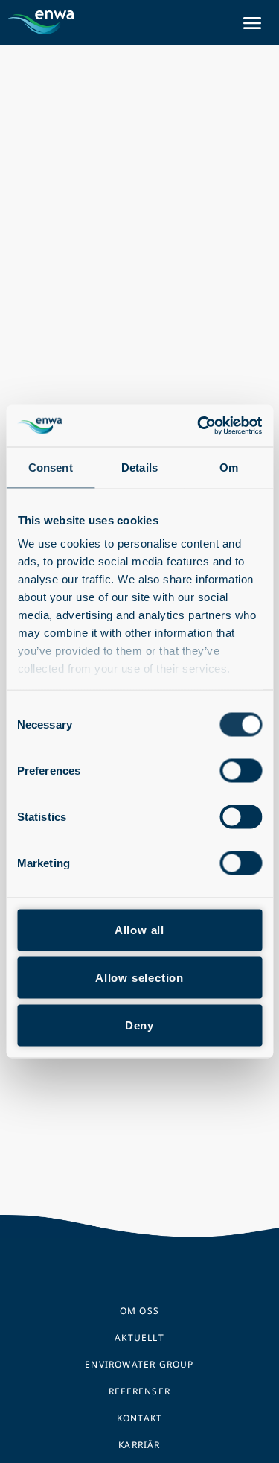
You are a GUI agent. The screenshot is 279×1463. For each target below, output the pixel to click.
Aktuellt (139, 1337)
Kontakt (139, 1418)
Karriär (139, 1444)
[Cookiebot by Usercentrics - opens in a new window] (198, 426)
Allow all (139, 929)
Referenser (139, 1391)
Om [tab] (228, 466)
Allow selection (139, 977)
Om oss (139, 1310)
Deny (139, 1024)
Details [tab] (139, 466)
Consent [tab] (50, 466)
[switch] (240, 770)
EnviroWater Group (139, 1364)
